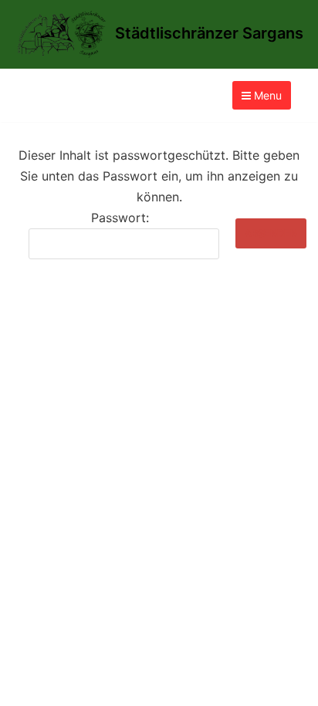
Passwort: (120, 217)
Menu (266, 95)
